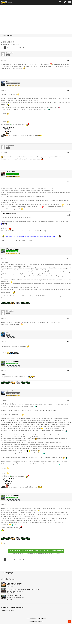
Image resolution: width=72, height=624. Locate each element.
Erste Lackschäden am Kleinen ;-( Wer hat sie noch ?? (23, 589)
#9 (68, 400)
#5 (68, 258)
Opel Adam (10, 586)
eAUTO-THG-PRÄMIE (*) (44, 550)
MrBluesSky (10, 597)
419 (20, 47)
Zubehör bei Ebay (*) (30, 550)
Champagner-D (11, 591)
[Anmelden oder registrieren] (65, 2)
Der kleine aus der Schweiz (15, 595)
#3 (68, 153)
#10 (67, 504)
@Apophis (4, 200)
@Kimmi (3, 374)
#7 (68, 341)
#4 (68, 181)
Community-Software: (36, 618)
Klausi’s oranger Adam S (14, 583)
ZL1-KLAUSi (10, 585)
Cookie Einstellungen (7, 610)
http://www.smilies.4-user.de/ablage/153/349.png (28, 231)
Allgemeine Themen (12, 593)
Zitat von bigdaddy (9, 213)
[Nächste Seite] (23, 47)
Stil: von (36, 621)
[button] (60, 2)
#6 (68, 318)
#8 (68, 370)
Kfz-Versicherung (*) (57, 550)
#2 (68, 90)
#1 (68, 60)
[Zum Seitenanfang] (69, 621)
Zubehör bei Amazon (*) (16, 550)
